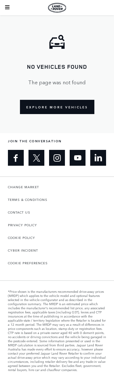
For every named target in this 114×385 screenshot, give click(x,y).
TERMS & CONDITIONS (28, 199)
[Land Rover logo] (57, 7)
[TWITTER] (36, 158)
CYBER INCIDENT (23, 250)
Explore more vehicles (57, 107)
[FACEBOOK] (16, 158)
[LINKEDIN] (98, 158)
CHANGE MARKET (23, 187)
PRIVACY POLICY (22, 225)
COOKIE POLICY (21, 237)
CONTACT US (19, 212)
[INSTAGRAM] (57, 158)
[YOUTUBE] (78, 158)
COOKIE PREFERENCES (28, 263)
